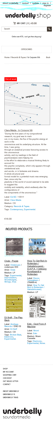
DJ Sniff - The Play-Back (13, 319)
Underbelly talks (10, 398)
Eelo (35, 333)
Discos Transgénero (33, 279)
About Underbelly (10, 3)
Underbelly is (9, 394)
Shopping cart (9, 375)
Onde (12, 270)
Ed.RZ (13, 197)
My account (8, 372)
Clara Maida (15, 200)
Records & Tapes (18, 57)
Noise (42, 343)
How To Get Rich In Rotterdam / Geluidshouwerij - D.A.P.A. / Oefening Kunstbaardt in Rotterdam (37, 267)
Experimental (29, 209)
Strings (7, 282)
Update (35, 3)
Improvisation (10, 277)
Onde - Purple (11, 261)
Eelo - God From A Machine (36, 325)
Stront (36, 330)
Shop (5, 369)
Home (7, 57)
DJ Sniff (13, 329)
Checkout (7, 378)
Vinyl (14, 282)
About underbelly (11, 391)
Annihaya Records (11, 325)
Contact (25, 3)
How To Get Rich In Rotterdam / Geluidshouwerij (35, 287)
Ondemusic (15, 265)
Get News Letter (10, 381)
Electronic (8, 337)
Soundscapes (10, 279)
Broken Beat (15, 334)
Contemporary (16, 209)
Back (48, 57)
